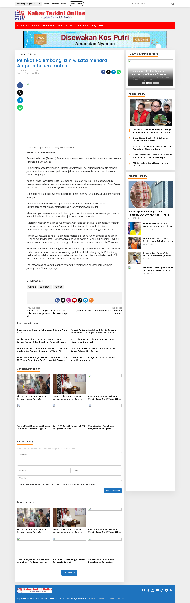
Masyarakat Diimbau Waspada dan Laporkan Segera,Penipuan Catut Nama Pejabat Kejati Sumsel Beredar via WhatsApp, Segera (150, 73)
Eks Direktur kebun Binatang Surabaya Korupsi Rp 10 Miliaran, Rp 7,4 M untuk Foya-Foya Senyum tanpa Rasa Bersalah (152, 130)
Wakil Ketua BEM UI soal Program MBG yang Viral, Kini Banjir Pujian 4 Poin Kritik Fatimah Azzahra (157, 224)
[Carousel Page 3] (150, 83)
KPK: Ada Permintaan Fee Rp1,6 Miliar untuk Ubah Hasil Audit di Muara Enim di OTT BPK (157, 239)
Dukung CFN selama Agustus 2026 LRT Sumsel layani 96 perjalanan (93, 358)
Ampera (32, 286)
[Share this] (103, 72)
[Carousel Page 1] (143, 83)
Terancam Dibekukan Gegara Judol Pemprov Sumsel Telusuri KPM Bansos (93, 349)
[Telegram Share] (113, 72)
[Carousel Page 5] (157, 83)
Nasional (20, 73)
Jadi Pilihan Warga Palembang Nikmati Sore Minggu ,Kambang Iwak (92, 340)
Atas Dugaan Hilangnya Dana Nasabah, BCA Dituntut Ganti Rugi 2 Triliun (148, 213)
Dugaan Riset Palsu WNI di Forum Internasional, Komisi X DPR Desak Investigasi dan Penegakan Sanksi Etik (157, 254)
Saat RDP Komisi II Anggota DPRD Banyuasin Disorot (69, 427)
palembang (45, 286)
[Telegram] (85, 300)
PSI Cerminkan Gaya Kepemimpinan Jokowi (150, 164)
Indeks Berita (124, 599)
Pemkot (58, 286)
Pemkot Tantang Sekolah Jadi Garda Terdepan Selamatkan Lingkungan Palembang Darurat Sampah (94, 331)
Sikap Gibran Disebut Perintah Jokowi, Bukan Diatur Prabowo (151, 139)
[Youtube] (74, 300)
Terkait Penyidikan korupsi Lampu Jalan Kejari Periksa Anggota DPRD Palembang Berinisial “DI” (33, 427)
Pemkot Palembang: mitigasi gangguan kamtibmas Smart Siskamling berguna (67, 397)
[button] (172, 3)
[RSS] (91, 300)
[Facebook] (57, 300)
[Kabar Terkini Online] (50, 14)
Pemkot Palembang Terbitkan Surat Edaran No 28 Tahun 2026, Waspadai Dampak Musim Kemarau (104, 397)
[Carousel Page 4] (154, 83)
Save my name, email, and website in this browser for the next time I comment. (58, 484)
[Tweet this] (108, 72)
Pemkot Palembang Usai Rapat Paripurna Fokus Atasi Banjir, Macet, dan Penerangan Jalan (47, 312)
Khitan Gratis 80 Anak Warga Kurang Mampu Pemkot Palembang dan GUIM (31, 397)
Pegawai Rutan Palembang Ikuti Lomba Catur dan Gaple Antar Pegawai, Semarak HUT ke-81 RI (42, 349)
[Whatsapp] (119, 72)
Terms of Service (106, 599)
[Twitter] (63, 300)
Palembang (29, 73)
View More (69, 572)
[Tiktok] (80, 300)
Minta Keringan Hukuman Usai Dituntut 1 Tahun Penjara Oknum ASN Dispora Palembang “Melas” (152, 156)
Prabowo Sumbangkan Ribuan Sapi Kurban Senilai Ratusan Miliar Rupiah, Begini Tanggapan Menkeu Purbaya (158, 268)
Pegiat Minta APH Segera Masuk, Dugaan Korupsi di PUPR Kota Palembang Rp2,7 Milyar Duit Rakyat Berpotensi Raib (42, 358)
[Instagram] (68, 300)
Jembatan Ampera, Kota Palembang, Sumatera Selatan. (99, 311)
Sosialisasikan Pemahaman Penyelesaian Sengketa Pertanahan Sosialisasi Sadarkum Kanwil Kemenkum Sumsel (105, 427)
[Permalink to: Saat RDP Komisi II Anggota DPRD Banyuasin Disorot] (69, 413)
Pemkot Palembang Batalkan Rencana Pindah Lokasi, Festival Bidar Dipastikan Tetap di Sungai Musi (41, 340)
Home (92, 599)
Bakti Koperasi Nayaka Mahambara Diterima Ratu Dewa (42, 331)
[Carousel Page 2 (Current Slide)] (147, 83)
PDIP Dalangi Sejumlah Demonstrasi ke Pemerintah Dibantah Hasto (152, 147)
